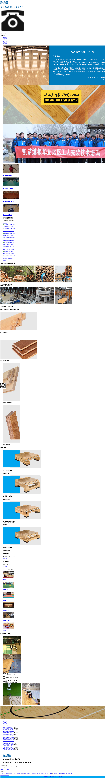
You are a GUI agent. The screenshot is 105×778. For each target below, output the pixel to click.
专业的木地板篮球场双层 (8, 727)
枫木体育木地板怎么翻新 (8, 748)
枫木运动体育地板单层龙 (8, 729)
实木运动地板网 (13, 773)
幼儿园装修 (2, 773)
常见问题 (5, 723)
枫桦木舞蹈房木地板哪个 (8, 747)
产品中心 (5, 40)
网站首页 (5, 37)
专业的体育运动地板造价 (8, 732)
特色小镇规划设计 (28, 773)
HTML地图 (2, 769)
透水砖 (7, 773)
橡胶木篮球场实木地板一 (8, 744)
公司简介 (5, 38)
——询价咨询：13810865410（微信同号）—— (53, 777)
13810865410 (3, 765)
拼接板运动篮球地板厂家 (8, 734)
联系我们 (5, 43)
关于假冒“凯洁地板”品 (8, 726)
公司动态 (5, 721)
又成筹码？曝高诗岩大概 (8, 741)
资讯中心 (5, 42)
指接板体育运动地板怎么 (8, 745)
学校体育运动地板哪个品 (8, 738)
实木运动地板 (35, 773)
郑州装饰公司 (62, 773)
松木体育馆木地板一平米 (8, 735)
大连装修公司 (56, 773)
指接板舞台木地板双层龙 (8, 731)
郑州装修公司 (69, 773)
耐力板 (50, 773)
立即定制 (5, 558)
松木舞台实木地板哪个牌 (8, 749)
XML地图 (7, 769)
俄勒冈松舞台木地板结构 (8, 737)
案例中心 (5, 41)
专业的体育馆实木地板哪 (8, 739)
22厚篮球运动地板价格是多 (9, 743)
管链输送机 (46, 773)
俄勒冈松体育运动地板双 (8, 728)
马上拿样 (5, 566)
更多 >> (4, 260)
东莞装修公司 (20, 773)
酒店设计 (41, 773)
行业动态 (5, 722)
